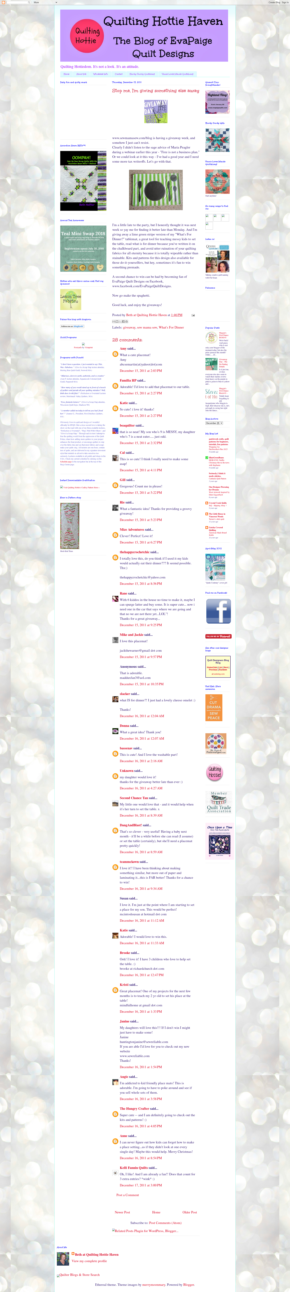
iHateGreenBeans (216, 457)
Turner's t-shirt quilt (216, 519)
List (220, 667)
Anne (123, 1135)
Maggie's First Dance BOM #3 (223, 335)
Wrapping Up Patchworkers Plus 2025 (218, 448)
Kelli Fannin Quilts (134, 1167)
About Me (81, 74)
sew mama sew (147, 327)
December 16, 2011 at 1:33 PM (141, 1011)
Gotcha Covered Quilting (216, 529)
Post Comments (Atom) (165, 1222)
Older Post (190, 1212)
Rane (123, 593)
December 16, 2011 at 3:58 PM (141, 1099)
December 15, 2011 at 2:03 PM (141, 370)
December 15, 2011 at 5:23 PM (141, 519)
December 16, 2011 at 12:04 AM (142, 716)
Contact (119, 74)
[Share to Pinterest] (126, 321)
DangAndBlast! (131, 825)
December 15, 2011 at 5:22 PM (141, 492)
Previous (213, 670)
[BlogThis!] (117, 321)
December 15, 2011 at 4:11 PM (141, 470)
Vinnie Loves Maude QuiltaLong (177, 74)
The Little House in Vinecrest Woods (217, 515)
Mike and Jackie (131, 634)
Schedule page (66, 461)
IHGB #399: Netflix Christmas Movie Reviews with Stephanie (219, 462)
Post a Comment (127, 1195)
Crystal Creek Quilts (218, 502)
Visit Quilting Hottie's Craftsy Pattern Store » (81, 487)
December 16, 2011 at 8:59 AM (141, 852)
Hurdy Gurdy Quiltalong (142, 74)
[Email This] (113, 321)
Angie (124, 1076)
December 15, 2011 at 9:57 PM (141, 656)
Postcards (78, 347)
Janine (124, 1021)
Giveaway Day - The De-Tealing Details (223, 363)
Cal (122, 452)
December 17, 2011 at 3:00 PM (141, 1185)
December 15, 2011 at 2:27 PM (141, 393)
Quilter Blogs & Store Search (80, 1274)
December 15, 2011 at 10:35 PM (142, 684)
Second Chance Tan (134, 797)
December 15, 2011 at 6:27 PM (141, 542)
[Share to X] (120, 321)
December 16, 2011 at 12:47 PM (142, 975)
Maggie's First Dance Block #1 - (223, 391)
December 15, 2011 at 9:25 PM (141, 625)
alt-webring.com (218, 674)
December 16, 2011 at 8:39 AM (141, 815)
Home (66, 74)
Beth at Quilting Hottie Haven (96, 1254)
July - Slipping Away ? (218, 505)
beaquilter (127, 425)
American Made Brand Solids (218, 533)
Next (226, 667)
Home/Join (212, 667)
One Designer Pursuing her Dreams (219, 488)
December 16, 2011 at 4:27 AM (141, 788)
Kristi (124, 984)
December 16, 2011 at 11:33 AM (142, 943)
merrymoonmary (153, 1284)
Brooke (125, 952)
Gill (123, 479)
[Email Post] (192, 315)
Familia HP (128, 380)
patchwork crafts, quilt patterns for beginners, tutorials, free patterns (219, 441)
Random (223, 670)
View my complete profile (89, 1261)
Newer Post (122, 1212)
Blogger (188, 1284)
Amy (123, 348)
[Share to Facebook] (123, 321)
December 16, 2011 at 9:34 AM (141, 888)
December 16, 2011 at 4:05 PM (141, 1126)
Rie (122, 502)
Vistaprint (89, 347)
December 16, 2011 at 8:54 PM (141, 1158)
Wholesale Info (100, 74)
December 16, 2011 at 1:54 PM (141, 1067)
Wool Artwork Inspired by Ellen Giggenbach (219, 493)
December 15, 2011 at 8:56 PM (141, 583)
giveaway (129, 327)
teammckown (129, 861)
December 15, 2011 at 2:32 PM (141, 443)
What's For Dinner (171, 327)
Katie (124, 402)
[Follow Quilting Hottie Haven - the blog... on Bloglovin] (72, 327)
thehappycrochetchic (135, 552)
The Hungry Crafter (134, 1108)
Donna (124, 725)
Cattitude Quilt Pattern (217, 478)
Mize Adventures (132, 529)
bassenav (126, 748)
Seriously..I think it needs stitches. (217, 474)
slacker (125, 693)
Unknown (126, 770)
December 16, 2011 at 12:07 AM (142, 738)
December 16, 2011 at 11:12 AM (142, 920)
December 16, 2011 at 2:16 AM (141, 761)
